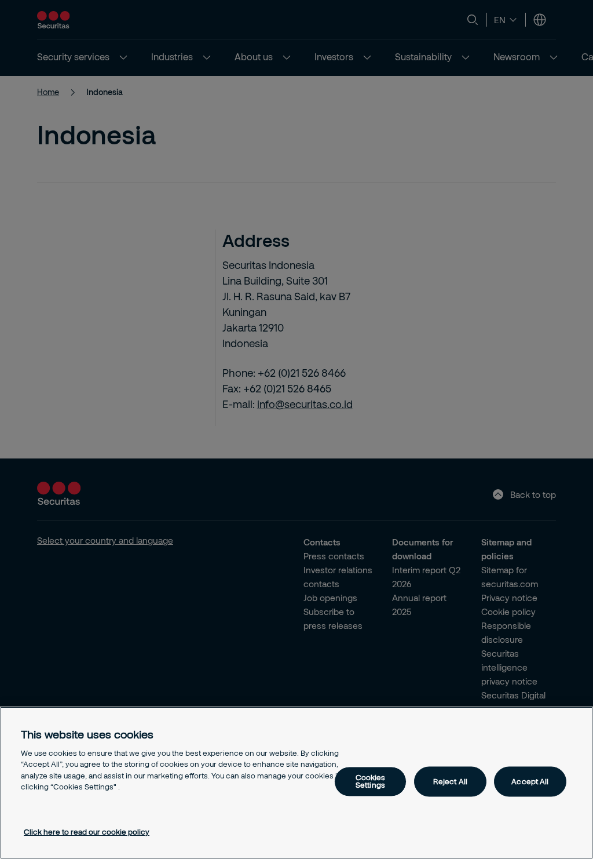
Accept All (529, 781)
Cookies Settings (371, 781)
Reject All (450, 781)
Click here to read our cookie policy (86, 831)
